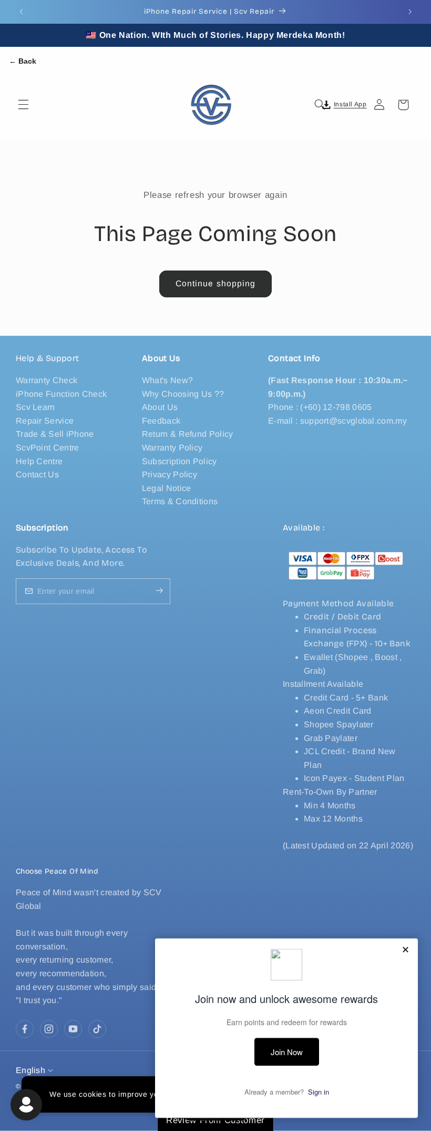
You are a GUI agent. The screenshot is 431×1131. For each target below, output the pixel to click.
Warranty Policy (172, 447)
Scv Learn (35, 407)
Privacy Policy (169, 474)
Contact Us (37, 474)
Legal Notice (166, 488)
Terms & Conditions (180, 501)
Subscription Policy (179, 461)
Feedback (161, 420)
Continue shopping (215, 283)
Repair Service (45, 420)
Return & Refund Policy (187, 433)
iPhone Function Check (61, 393)
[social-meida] (25, 1029)
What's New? (167, 380)
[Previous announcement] (21, 11)
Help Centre (39, 461)
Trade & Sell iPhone (55, 433)
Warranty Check (46, 380)
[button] (23, 105)
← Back (22, 61)
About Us (160, 407)
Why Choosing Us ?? (183, 393)
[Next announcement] (410, 11)
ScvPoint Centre (47, 447)
